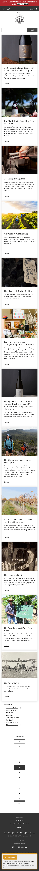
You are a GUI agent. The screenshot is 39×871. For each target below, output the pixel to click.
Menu (32, 9)
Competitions (10, 710)
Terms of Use (19, 820)
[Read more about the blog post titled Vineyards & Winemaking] (19, 229)
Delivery (19, 827)
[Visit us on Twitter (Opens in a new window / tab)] (16, 847)
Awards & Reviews (12, 708)
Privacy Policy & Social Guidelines (19, 824)
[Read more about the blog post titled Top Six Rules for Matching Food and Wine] (19, 117)
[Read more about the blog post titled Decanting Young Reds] (19, 173)
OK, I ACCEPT (10, 857)
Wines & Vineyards (12, 725)
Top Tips (9, 720)
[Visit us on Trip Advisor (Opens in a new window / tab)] (22, 847)
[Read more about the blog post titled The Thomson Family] (19, 568)
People (8, 713)
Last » (19, 803)
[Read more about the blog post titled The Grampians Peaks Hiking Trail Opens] (19, 457)
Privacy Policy (7, 865)
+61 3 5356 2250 (19, 840)
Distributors (19, 817)
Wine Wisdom (10, 722)
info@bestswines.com (19, 843)
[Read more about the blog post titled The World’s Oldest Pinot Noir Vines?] (19, 623)
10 (19, 788)
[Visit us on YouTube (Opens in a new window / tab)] (26, 847)
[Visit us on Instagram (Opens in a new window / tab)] (19, 847)
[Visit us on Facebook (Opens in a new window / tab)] (13, 847)
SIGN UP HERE (22, 4)
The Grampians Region (13, 717)
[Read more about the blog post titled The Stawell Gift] (19, 676)
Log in (3, 9)
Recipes (8, 715)
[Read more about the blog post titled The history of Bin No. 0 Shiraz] (19, 283)
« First (19, 741)
